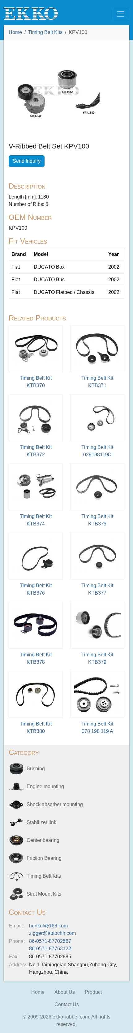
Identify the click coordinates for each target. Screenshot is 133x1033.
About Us (64, 992)
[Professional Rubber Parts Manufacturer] (31, 13)
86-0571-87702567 (50, 941)
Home (15, 32)
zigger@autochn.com (52, 933)
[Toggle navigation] (120, 14)
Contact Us (66, 1004)
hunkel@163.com (48, 925)
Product (93, 992)
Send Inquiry (27, 161)
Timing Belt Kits (45, 32)
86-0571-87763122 (50, 948)
